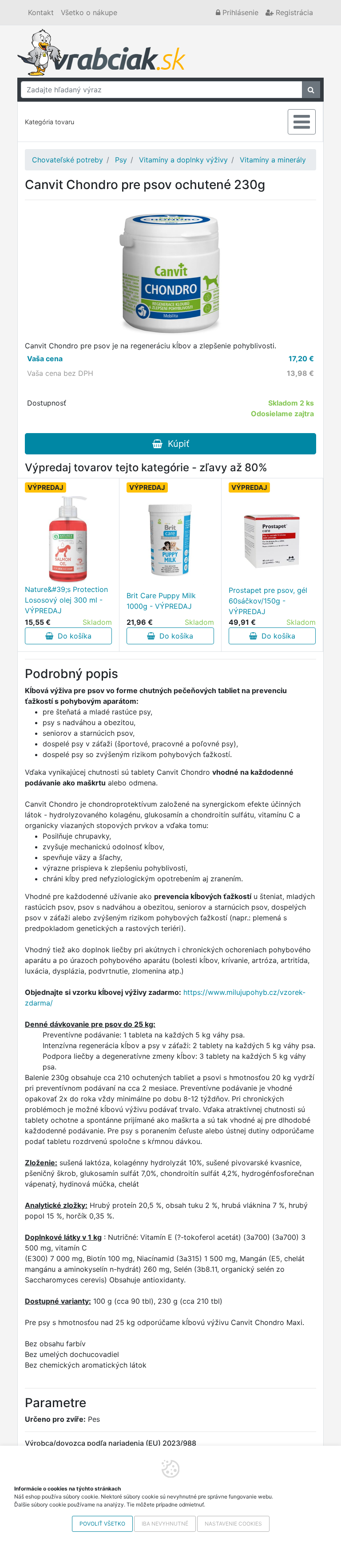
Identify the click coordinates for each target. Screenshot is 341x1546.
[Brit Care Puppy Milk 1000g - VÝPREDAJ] (170, 540)
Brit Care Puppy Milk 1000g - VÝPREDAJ (161, 601)
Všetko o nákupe (89, 12)
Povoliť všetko (102, 1523)
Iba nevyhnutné (165, 1523)
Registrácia (293, 12)
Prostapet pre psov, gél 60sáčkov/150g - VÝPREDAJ (268, 601)
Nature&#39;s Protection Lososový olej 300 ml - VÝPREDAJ (66, 600)
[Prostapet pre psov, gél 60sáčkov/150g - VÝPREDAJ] (272, 540)
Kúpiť (176, 443)
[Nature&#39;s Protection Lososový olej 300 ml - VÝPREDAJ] (68, 539)
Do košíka (72, 635)
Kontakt (41, 12)
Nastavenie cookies (233, 1523)
